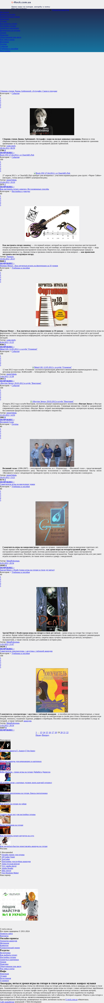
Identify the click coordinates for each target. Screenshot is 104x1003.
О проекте (4, 980)
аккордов (27, 721)
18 (56, 732)
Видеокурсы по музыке (10, 30)
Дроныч (9, 256)
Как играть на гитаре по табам (13, 804)
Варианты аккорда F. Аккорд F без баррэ (17, 751)
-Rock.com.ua (21, 2)
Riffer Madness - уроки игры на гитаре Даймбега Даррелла (25, 772)
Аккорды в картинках (9, 28)
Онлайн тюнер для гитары (13, 855)
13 (41, 732)
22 (67, 732)
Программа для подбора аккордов (16, 861)
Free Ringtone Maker (10, 873)
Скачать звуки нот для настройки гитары (18, 814)
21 (64, 732)
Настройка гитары (8, 26)
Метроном (4, 12)
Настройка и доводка (21, 191)
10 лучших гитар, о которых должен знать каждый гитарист (26, 783)
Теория (3, 33)
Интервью (4, 42)
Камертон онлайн (7, 14)
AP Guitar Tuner (8, 857)
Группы (3, 44)
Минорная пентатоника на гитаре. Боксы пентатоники (24, 793)
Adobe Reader (7, 868)
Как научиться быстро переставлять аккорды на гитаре (23, 846)
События (4, 46)
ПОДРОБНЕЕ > (7, 153)
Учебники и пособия (9, 49)
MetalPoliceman (12, 561)
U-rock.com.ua (71, 999)
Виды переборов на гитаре (11, 825)
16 (50, 732)
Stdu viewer (6, 871)
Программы (5, 51)
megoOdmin (11, 180)
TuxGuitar (6, 859)
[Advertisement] (52, 71)
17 (53, 732)
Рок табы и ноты (7, 39)
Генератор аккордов (60, 10)
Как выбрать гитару (8, 24)
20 (61, 732)
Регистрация (5, 978)
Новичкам (4, 19)
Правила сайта (6, 933)
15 (47, 732)
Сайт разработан (7, 1002)
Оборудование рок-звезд (10, 37)
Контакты (4, 936)
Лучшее (3, 21)
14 (44, 732)
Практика (4, 35)
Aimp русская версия (11, 864)
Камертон (4, 945)
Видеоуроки (5, 953)
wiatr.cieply (11, 146)
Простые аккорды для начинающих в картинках (21, 761)
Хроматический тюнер (10, 17)
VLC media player (9, 866)
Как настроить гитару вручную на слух (17, 836)
